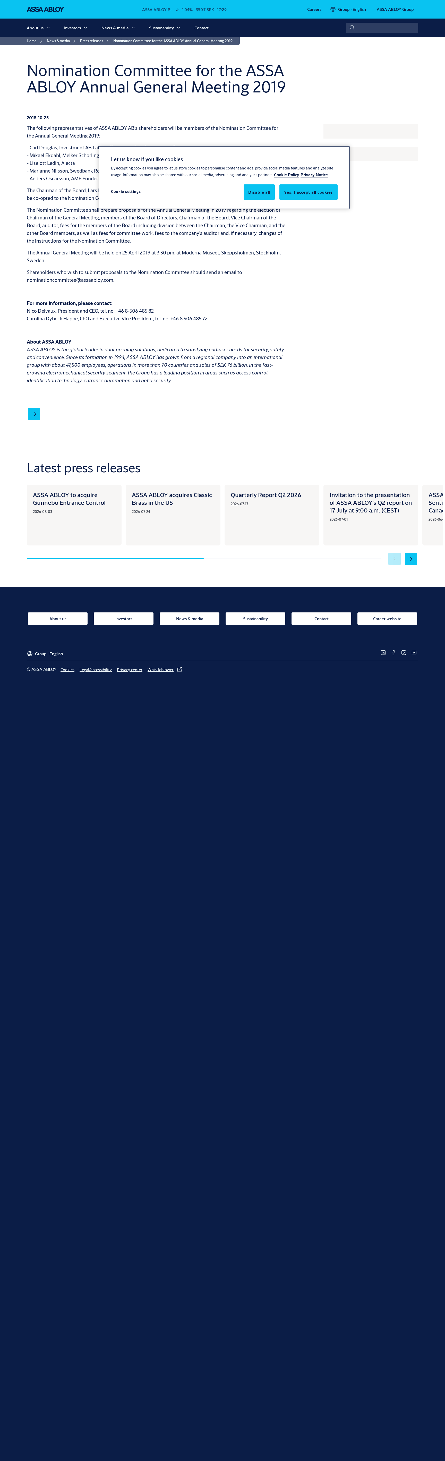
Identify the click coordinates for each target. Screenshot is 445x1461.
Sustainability (161, 27)
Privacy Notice (314, 174)
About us (35, 27)
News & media (115, 27)
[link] (314, 9)
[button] (48, 27)
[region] (224, 177)
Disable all (259, 192)
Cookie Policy (286, 174)
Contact (201, 27)
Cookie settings (126, 191)
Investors (72, 27)
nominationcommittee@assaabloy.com (70, 280)
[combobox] (382, 28)
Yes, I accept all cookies (308, 192)
